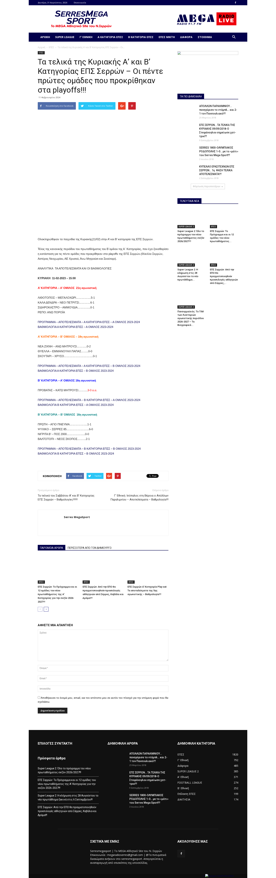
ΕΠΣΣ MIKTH (167, 37)
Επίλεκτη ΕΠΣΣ (186, 794)
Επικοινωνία (80, 2)
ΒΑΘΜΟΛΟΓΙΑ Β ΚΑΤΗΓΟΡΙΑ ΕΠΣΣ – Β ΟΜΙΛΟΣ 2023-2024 (76, 453)
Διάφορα (186, 37)
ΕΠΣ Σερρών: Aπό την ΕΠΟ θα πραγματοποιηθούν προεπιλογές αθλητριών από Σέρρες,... (224, 276)
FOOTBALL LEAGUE (189, 782)
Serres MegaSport (77, 517)
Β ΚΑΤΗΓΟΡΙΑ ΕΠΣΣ (140, 37)
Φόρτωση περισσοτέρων (206, 186)
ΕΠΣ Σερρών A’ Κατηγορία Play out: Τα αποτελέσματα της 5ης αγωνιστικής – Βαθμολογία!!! (147, 590)
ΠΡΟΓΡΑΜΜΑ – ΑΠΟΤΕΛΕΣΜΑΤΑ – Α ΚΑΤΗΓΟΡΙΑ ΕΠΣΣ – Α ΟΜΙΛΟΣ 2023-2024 (89, 322)
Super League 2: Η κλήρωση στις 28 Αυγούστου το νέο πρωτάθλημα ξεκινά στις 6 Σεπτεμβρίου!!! (68, 797)
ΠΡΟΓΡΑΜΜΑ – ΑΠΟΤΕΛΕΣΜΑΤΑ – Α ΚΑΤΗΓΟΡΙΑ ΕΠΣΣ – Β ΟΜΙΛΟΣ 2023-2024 (89, 365)
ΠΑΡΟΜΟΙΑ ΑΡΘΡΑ (51, 547)
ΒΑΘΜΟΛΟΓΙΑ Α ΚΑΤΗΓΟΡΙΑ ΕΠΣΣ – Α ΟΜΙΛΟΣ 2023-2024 (75, 326)
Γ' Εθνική (183, 760)
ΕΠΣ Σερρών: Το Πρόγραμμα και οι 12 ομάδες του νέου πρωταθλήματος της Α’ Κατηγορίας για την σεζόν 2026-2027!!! (57, 594)
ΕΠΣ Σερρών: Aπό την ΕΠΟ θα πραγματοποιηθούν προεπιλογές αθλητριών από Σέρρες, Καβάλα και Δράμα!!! (67, 811)
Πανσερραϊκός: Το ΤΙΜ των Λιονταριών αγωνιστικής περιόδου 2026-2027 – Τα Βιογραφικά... (190, 318)
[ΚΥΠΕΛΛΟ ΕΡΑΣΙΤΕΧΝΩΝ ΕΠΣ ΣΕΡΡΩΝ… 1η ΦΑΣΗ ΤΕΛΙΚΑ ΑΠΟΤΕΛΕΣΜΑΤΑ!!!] (186, 171)
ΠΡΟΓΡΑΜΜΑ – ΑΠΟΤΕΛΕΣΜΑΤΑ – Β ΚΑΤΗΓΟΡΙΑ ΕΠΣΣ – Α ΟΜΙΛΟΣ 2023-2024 (89, 400)
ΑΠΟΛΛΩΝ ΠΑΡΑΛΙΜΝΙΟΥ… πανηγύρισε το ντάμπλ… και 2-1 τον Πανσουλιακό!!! (218, 110)
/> (204, 876)
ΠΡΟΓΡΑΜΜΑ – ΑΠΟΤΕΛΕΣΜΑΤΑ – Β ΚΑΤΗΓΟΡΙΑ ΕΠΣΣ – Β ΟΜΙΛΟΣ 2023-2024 (89, 448)
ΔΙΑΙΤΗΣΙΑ (183, 799)
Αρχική (45, 37)
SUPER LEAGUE (64, 37)
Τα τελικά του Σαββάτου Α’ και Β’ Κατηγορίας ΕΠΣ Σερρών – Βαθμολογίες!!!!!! (66, 497)
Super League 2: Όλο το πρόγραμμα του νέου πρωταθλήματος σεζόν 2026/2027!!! (64, 770)
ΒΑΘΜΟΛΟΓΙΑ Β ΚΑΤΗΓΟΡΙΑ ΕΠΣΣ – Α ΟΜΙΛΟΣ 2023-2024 (76, 404)
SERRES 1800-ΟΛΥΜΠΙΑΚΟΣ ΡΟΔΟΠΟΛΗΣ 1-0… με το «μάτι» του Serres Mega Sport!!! (218, 151)
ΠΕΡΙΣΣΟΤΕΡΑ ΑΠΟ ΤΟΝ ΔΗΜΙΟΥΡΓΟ (90, 547)
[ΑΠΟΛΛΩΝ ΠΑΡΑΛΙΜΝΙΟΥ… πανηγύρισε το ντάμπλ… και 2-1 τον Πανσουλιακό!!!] (186, 110)
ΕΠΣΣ (51, 47)
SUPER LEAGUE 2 (186, 226)
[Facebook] (235, 2)
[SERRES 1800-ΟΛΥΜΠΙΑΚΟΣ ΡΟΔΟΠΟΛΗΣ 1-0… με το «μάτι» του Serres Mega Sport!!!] (186, 152)
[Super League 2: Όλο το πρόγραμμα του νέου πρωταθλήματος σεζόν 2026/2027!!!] (191, 218)
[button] (233, 37)
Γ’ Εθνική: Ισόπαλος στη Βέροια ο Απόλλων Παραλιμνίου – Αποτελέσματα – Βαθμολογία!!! (139, 497)
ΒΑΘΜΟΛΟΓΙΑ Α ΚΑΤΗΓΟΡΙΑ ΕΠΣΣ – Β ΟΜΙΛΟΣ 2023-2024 (76, 370)
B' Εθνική (183, 788)
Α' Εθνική (183, 777)
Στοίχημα (205, 37)
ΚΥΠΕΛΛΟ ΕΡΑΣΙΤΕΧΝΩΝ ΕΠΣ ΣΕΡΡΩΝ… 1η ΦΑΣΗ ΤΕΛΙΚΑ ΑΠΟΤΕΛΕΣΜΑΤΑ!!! (216, 170)
